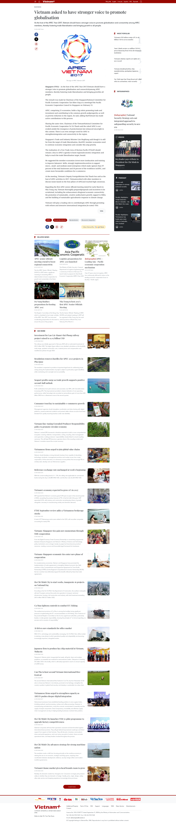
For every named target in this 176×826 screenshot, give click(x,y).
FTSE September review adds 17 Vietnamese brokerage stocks (59, 512)
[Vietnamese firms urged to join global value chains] (99, 455)
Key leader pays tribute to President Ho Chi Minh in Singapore (127, 162)
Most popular (123, 33)
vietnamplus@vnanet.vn (77, 818)
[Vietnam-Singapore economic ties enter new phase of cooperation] (99, 560)
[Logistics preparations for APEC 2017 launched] (72, 248)
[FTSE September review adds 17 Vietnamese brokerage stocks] (99, 516)
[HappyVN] (40, 799)
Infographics (123, 91)
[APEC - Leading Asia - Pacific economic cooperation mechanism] (97, 248)
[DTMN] (122, 799)
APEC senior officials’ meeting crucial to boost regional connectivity (44, 261)
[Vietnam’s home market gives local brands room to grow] (99, 774)
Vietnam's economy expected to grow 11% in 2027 (56, 490)
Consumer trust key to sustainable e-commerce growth (59, 403)
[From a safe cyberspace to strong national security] (135, 185)
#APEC (49, 220)
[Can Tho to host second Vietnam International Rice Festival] (99, 677)
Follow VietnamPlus (88, 227)
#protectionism (73, 220)
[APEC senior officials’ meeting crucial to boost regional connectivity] (46, 248)
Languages (105, 806)
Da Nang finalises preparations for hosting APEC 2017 (44, 304)
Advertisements (130, 806)
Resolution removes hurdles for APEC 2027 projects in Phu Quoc (58, 360)
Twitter (36, 39)
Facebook (36, 34)
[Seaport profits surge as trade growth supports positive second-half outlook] (99, 385)
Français (120, 1)
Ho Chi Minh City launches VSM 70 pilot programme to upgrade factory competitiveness (59, 720)
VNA (112, 806)
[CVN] (110, 799)
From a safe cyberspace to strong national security (122, 184)
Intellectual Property (72, 806)
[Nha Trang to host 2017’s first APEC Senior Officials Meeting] (72, 291)
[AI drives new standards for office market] (99, 634)
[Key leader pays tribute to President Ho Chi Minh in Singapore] (127, 148)
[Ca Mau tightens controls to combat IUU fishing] (99, 611)
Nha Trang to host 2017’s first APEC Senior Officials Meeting (71, 304)
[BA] (136, 799)
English (114, 1)
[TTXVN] (51, 799)
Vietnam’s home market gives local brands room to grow (59, 768)
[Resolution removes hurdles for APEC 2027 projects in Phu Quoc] (99, 364)
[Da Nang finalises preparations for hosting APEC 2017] (46, 291)
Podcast (122, 178)
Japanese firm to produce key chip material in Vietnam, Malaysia (59, 650)
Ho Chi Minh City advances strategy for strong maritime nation (59, 746)
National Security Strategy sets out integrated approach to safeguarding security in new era (127, 121)
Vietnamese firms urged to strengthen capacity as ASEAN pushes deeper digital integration (56, 695)
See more (41, 331)
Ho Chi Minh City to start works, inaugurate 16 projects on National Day (59, 583)
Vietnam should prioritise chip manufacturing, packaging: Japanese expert (126, 71)
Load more (72, 787)
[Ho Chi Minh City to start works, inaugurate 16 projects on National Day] (99, 588)
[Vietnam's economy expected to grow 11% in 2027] (99, 496)
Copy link (36, 49)
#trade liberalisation (60, 220)
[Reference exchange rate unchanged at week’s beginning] (99, 475)
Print (36, 44)
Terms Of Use (84, 806)
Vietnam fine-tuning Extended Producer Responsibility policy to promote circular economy (59, 425)
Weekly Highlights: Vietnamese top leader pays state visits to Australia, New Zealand (121, 219)
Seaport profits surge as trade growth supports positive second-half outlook (59, 381)
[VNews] (60, 799)
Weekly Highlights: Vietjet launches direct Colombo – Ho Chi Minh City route (122, 200)
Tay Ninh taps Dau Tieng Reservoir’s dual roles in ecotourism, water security (128, 80)
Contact (68, 808)
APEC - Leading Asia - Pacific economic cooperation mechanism (94, 263)
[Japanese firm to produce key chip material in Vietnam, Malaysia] (99, 654)
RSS (91, 806)
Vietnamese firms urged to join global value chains (57, 449)
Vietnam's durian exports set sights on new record (127, 60)
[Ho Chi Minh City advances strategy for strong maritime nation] (99, 750)
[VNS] (96, 799)
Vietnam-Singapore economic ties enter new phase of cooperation (58, 556)
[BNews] (76, 799)
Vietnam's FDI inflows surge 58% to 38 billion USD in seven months (126, 38)
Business (37, 7)
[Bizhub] (84, 799)
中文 (131, 1)
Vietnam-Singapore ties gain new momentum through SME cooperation (59, 532)
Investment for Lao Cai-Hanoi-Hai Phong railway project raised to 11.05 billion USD (56, 337)
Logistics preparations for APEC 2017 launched (71, 260)
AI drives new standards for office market (53, 628)
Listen (121, 190)
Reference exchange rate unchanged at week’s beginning (60, 469)
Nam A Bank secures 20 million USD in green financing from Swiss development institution (127, 50)
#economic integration (88, 220)
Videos (121, 137)
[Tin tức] (68, 799)
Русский (135, 1)
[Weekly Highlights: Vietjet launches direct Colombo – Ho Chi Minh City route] (135, 200)
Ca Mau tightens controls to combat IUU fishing (56, 605)
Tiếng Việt (108, 1)
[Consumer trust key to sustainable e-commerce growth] (99, 409)
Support (97, 806)
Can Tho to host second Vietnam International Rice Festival (57, 673)
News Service (120, 806)
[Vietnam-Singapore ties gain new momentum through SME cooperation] (99, 536)
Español (126, 1)
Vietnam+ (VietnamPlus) (49, 1)
